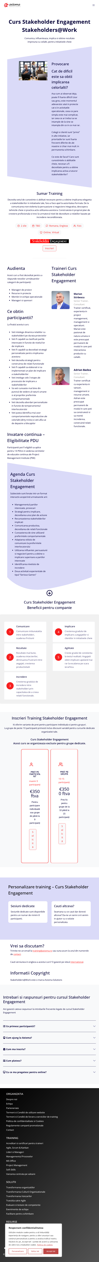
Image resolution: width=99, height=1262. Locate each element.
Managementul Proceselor (19, 1156)
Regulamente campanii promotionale (24, 1125)
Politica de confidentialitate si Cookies (25, 1121)
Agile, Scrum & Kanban (17, 1147)
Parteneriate (12, 1108)
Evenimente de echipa (17, 1209)
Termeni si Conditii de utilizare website (25, 1112)
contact (17, 954)
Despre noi (11, 1099)
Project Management (16, 1165)
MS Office (11, 1160)
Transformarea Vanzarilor (19, 1196)
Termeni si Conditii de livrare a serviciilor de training (32, 1116)
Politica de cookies (45, 1245)
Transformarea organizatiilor (20, 1187)
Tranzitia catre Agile (16, 1200)
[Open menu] (93, 5)
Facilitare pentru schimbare (20, 1213)
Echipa (9, 1103)
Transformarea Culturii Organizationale (25, 1191)
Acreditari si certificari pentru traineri (24, 1143)
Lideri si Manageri (15, 1152)
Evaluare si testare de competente (23, 1204)
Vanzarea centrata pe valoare (20, 1173)
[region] (33, 1240)
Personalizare (18, 1251)
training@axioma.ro (42, 950)
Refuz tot (35, 1251)
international (77, 961)
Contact (10, 1129)
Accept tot (51, 1251)
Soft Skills (11, 1169)
